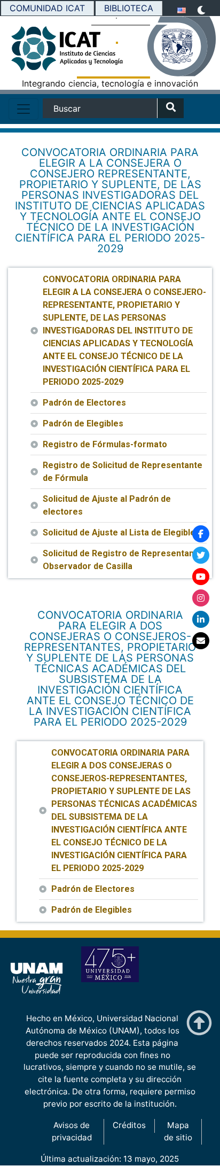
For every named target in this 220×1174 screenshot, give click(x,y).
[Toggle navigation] (23, 109)
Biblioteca (128, 8)
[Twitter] (200, 555)
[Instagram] (200, 598)
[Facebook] (200, 533)
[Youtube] (200, 576)
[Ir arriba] (199, 1023)
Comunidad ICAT (47, 8)
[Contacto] (200, 640)
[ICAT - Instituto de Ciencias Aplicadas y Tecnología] (36, 51)
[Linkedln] (200, 619)
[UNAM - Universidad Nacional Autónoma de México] (183, 46)
